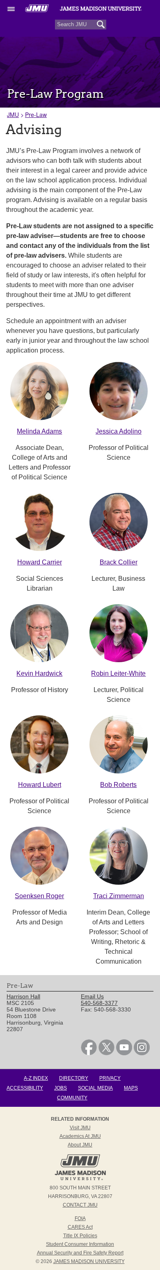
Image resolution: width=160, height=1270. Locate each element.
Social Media (95, 1088)
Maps (131, 1088)
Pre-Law (36, 114)
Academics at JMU (80, 1136)
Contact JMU (80, 1205)
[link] (89, 1053)
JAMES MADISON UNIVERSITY (89, 1261)
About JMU (80, 1145)
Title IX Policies (80, 1236)
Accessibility (25, 1088)
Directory (73, 1078)
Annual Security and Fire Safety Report (80, 1253)
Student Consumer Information (80, 1244)
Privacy (110, 1078)
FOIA (80, 1218)
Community (72, 1098)
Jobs (60, 1088)
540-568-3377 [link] (99, 1003)
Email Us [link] (92, 996)
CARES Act (80, 1227)
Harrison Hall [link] (23, 996)
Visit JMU (80, 1128)
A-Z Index (36, 1078)
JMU (13, 114)
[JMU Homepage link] (80, 1179)
